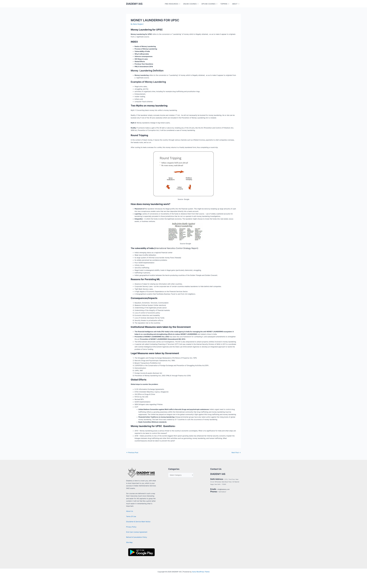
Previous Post (132, 452)
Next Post (236, 452)
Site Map (129, 542)
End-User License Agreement (136, 532)
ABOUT (234, 4)
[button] (179, 4)
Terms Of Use (131, 516)
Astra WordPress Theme (200, 572)
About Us (129, 511)
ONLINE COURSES (190, 4)
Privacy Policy (131, 527)
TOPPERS (223, 4)
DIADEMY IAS (134, 3)
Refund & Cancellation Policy (136, 537)
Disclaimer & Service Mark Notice (138, 522)
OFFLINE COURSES (208, 4)
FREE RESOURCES (171, 4)
